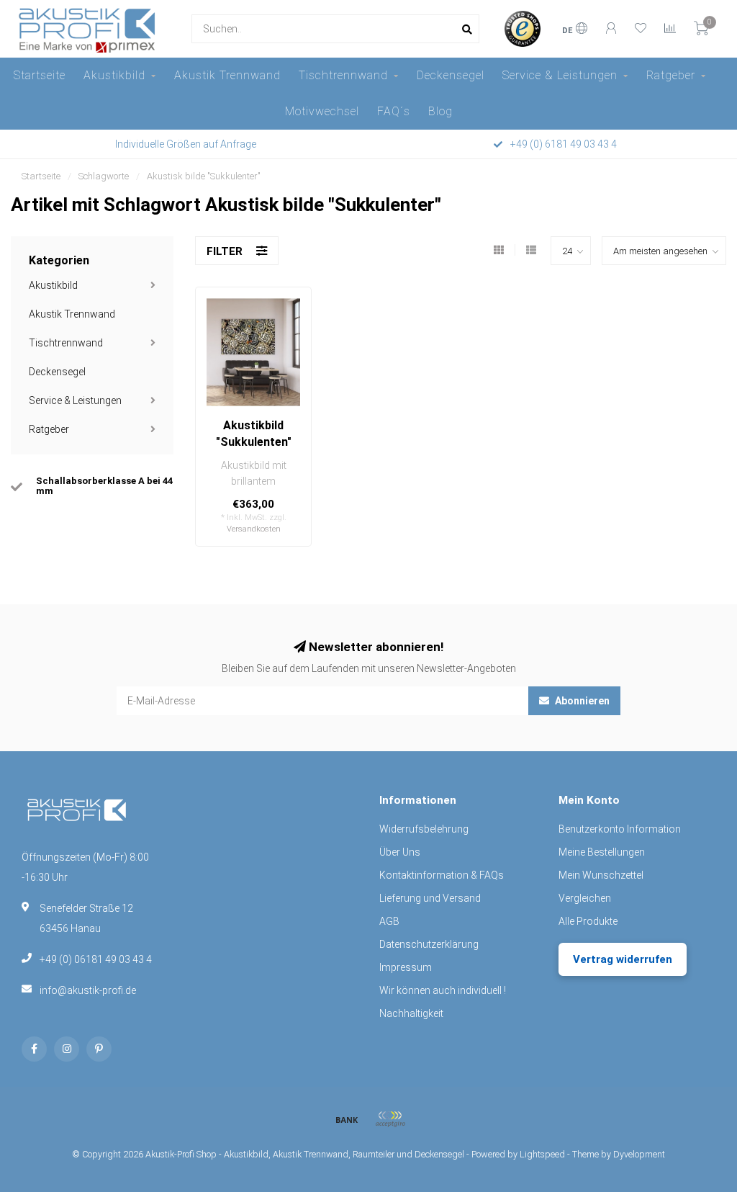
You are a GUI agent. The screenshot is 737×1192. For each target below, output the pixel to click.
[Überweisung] (347, 1119)
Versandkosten (254, 529)
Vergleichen (585, 898)
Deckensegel (450, 75)
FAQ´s (393, 111)
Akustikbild (114, 75)
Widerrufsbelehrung (424, 829)
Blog (440, 111)
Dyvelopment (639, 1154)
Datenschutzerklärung (429, 944)
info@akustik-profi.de (88, 990)
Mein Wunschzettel (601, 875)
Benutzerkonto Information (620, 829)
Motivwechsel (322, 111)
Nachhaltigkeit (411, 1013)
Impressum (405, 967)
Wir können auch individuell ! (442, 990)
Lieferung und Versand (430, 898)
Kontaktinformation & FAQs (441, 875)
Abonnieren (581, 701)
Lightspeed (542, 1154)
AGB (389, 921)
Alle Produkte (588, 921)
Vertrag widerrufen (622, 959)
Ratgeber (670, 75)
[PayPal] (390, 1119)
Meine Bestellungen (602, 852)
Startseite (39, 75)
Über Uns (399, 852)
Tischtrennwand (343, 75)
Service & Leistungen (560, 75)
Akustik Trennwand (227, 75)
